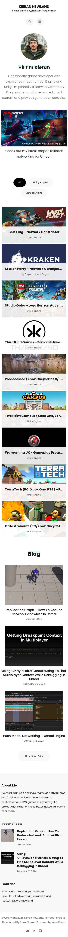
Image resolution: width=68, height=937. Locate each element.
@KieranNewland (22, 900)
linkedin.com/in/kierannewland (31, 896)
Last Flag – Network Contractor (34, 232)
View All (36, 756)
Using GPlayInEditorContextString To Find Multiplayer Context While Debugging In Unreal (34, 675)
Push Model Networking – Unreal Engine (34, 736)
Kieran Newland (34, 6)
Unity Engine (40, 182)
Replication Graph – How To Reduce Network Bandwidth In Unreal (34, 612)
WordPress (58, 922)
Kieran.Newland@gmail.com (26, 891)
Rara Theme (27, 922)
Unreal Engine (34, 193)
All (19, 182)
